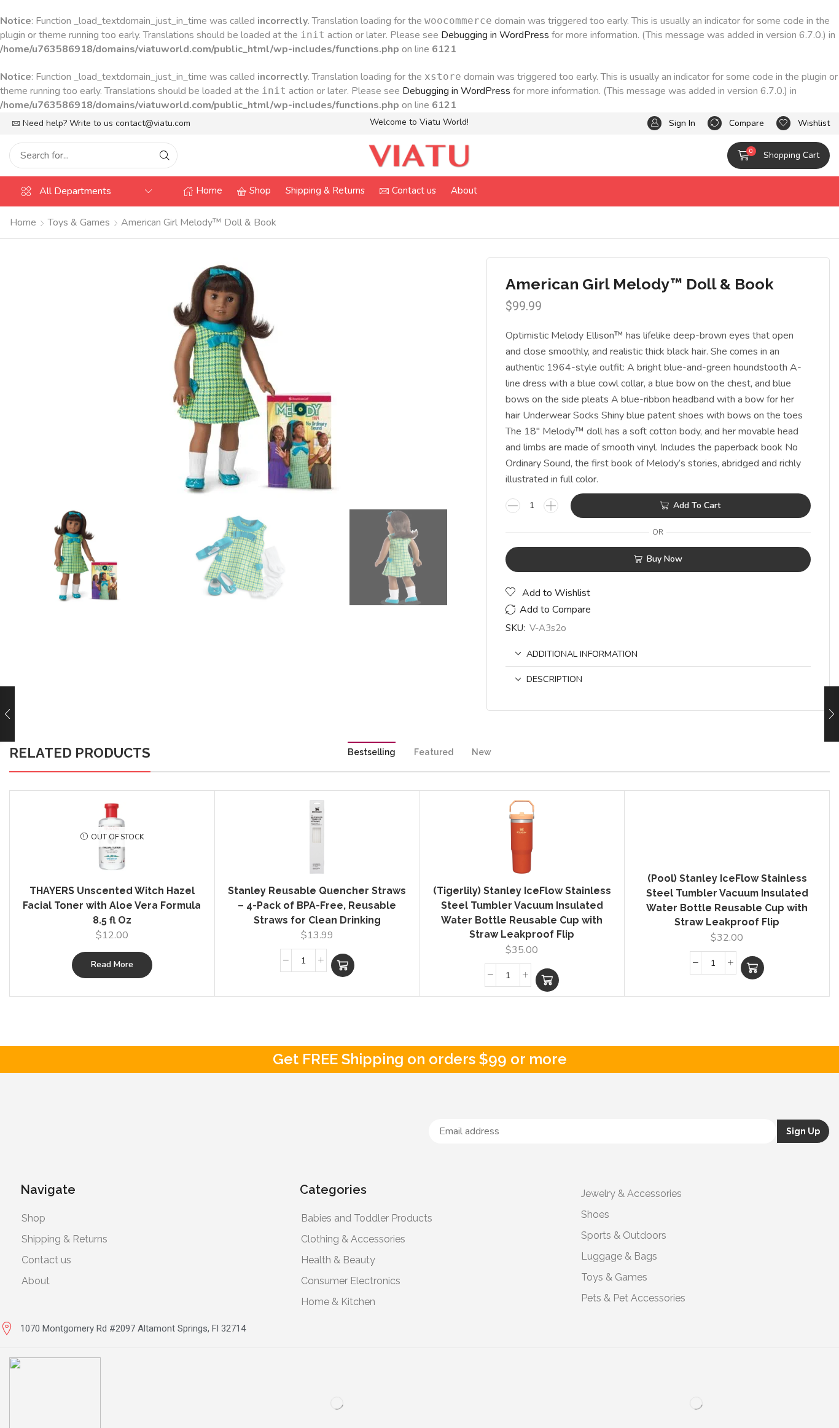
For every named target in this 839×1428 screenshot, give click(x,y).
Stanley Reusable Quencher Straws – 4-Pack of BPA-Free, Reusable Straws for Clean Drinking (317, 905)
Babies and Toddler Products (366, 1218)
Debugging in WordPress (495, 35)
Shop (33, 1218)
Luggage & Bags (619, 1256)
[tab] (658, 654)
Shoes (595, 1214)
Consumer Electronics (350, 1281)
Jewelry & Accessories (631, 1193)
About (35, 1281)
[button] (671, 123)
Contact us (46, 1260)
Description (554, 679)
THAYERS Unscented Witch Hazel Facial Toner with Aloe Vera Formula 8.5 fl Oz (112, 905)
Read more (112, 964)
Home (23, 222)
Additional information (582, 654)
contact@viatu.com (152, 123)
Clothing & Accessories (353, 1239)
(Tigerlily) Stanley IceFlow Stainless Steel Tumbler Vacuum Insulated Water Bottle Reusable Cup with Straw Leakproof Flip (522, 913)
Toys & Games (79, 222)
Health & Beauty (338, 1260)
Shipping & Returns (64, 1239)
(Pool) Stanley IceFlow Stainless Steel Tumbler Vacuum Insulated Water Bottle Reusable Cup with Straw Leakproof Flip (727, 900)
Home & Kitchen (338, 1302)
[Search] (164, 155)
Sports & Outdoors (623, 1235)
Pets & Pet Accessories (633, 1298)
